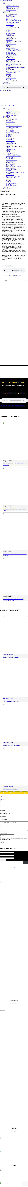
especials (2, 799)
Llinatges (2, 854)
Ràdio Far (5, 654)
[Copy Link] (3, 792)
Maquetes (5, 698)
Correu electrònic (4, 856)
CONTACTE (14, 867)
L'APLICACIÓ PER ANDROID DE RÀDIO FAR (12, 406)
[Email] (10, 792)
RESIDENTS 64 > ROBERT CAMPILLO (11, 745)
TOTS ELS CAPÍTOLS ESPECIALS (11, 275)
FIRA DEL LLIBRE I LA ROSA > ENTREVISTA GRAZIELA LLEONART (13, 599)
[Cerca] (25, 862)
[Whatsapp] (24, 792)
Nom (1, 851)
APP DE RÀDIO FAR (5, 90)
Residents (10, 654)
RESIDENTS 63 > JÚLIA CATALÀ (10, 789)
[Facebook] (17, 792)
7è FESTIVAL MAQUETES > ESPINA (11, 701)
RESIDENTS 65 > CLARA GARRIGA (11, 657)
